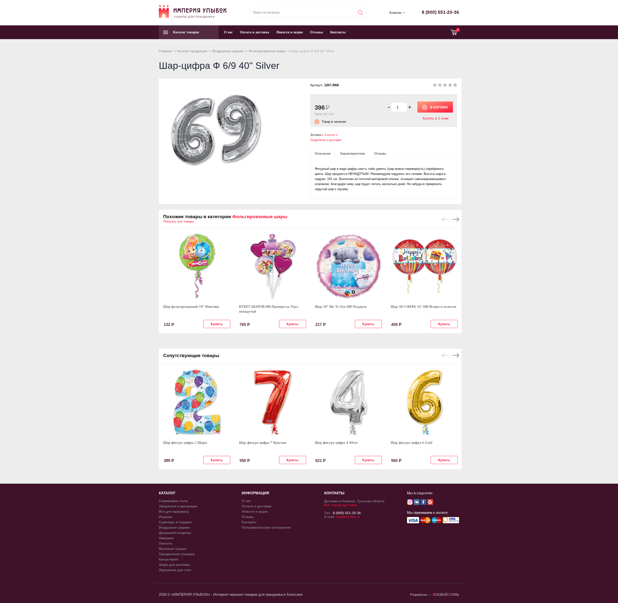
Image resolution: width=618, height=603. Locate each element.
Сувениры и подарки (175, 522)
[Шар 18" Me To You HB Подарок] (348, 266)
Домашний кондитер (175, 533)
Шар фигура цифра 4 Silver (336, 443)
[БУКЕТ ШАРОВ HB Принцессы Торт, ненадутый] (272, 266)
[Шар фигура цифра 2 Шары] (196, 402)
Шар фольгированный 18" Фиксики (191, 307)
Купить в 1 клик (436, 118)
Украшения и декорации (178, 506)
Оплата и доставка (254, 32)
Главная (165, 51)
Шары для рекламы (174, 565)
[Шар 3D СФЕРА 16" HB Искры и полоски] (424, 266)
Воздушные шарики (227, 51)
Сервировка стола (173, 501)
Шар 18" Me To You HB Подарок (340, 307)
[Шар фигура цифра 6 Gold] (424, 402)
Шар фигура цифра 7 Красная (262, 443)
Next (456, 219)
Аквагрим (166, 538)
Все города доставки (340, 505)
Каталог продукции (192, 51)
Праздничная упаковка (177, 554)
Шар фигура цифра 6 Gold (411, 443)
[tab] (322, 153)
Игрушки (165, 517)
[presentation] (322, 153)
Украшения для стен (175, 570)
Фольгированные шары (267, 51)
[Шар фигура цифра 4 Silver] (348, 402)
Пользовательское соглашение (266, 527)
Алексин (395, 12)
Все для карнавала (174, 511)
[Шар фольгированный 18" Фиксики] (196, 266)
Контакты (338, 32)
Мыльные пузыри (172, 549)
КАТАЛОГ (167, 493)
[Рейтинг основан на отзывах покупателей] (445, 86)
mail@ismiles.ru (348, 517)
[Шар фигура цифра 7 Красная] (272, 402)
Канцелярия (168, 559)
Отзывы (316, 32)
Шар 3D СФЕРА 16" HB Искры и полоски (423, 307)
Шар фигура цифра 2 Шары (185, 443)
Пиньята (165, 543)
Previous (445, 219)
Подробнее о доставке (325, 140)
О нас (228, 32)
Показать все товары (178, 221)
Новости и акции (289, 32)
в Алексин (328, 134)
